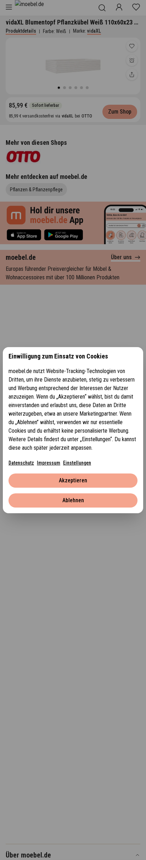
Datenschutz (21, 463)
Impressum (48, 463)
